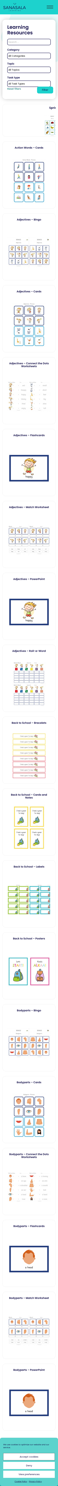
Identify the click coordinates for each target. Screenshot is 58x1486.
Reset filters (14, 89)
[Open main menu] (50, 7)
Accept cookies (29, 1456)
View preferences (29, 1474)
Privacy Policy (35, 1481)
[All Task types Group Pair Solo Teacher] (29, 84)
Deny (29, 1465)
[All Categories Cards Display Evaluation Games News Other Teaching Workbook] (29, 56)
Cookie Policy (21, 1481)
